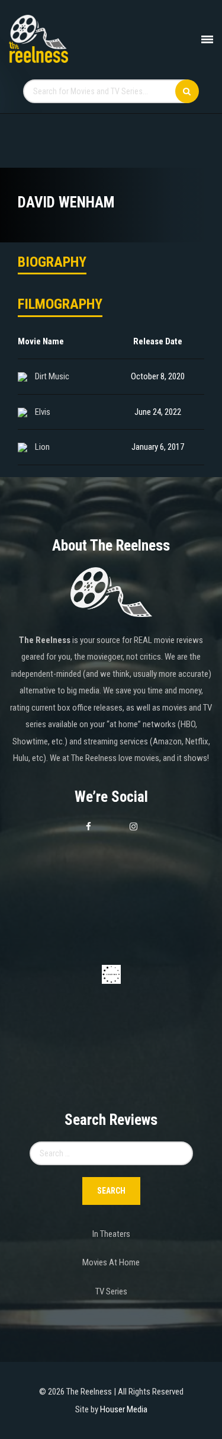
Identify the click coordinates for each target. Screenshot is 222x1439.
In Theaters (111, 1234)
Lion (42, 447)
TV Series (111, 1291)
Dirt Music (52, 376)
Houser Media (123, 1409)
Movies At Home (111, 1262)
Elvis (42, 412)
